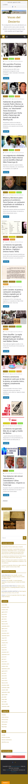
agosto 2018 (4, 612)
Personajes (11, 58)
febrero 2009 (5, 704)
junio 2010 (4, 675)
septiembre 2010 (6, 668)
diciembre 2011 (5, 652)
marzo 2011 (4, 661)
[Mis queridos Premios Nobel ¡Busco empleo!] (14, 49)
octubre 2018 (5, 609)
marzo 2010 (4, 680)
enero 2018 (4, 621)
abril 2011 (4, 659)
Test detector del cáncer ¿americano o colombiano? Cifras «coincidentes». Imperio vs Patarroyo (14, 480)
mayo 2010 (4, 678)
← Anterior (5, 501)
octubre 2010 (5, 666)
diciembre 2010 (5, 664)
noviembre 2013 (5, 635)
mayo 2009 (4, 699)
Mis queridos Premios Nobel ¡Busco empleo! (12, 65)
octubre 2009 (5, 690)
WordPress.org (5, 742)
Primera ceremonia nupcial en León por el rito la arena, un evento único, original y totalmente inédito (13, 381)
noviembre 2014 (5, 626)
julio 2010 (4, 673)
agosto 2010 (4, 671)
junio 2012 (4, 647)
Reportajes (17, 58)
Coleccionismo (12, 192)
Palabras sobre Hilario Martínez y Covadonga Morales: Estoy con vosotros (13, 587)
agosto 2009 (4, 694)
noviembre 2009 (5, 687)
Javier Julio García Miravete (17, 61)
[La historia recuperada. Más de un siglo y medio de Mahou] (14, 411)
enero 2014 (4, 631)
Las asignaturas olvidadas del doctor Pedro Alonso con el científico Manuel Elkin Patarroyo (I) (13, 158)
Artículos (5, 58)
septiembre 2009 (6, 692)
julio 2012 (4, 645)
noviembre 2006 (5, 706)
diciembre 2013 (5, 633)
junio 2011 (4, 657)
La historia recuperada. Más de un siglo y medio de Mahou (13, 430)
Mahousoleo (6, 239)
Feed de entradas (6, 737)
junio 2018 (4, 614)
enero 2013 (4, 640)
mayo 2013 (4, 638)
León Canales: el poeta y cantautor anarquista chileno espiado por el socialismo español (13, 292)
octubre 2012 (5, 642)
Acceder (3, 735)
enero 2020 (4, 605)
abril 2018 (4, 619)
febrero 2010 (5, 683)
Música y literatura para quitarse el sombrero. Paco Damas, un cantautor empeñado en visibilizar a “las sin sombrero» (14, 202)
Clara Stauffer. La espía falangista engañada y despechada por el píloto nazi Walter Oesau (13, 337)
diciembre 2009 (5, 685)
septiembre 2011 (6, 654)
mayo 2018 (4, 616)
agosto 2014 (4, 628)
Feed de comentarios (7, 739)
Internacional (20, 236)
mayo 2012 (4, 649)
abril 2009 (4, 701)
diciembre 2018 (5, 607)
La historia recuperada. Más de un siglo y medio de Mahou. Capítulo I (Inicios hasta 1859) (13, 248)
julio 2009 (4, 697)
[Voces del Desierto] (3, 36)
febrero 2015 (5, 623)
